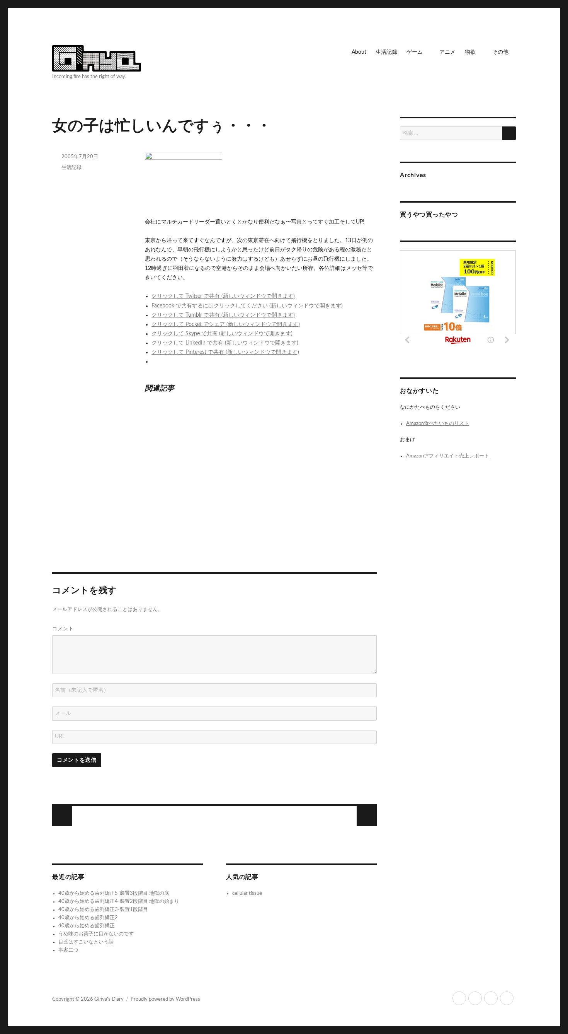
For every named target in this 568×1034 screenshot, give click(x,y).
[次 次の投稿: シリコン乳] (62, 816)
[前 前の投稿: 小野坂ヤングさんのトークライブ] (367, 816)
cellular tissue (247, 893)
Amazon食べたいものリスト (437, 423)
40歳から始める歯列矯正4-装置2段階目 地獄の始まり (118, 901)
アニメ (447, 52)
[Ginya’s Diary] (96, 57)
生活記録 (386, 52)
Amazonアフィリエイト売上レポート (447, 456)
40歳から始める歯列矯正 (86, 925)
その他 (500, 52)
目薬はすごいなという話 (86, 942)
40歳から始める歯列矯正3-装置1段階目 (103, 909)
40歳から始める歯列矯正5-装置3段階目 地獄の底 (113, 893)
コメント (63, 628)
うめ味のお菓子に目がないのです (96, 934)
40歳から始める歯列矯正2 (88, 917)
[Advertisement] (215, 492)
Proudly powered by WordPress (165, 999)
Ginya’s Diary (109, 999)
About (359, 52)
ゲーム (414, 52)
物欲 (470, 52)
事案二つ (68, 950)
